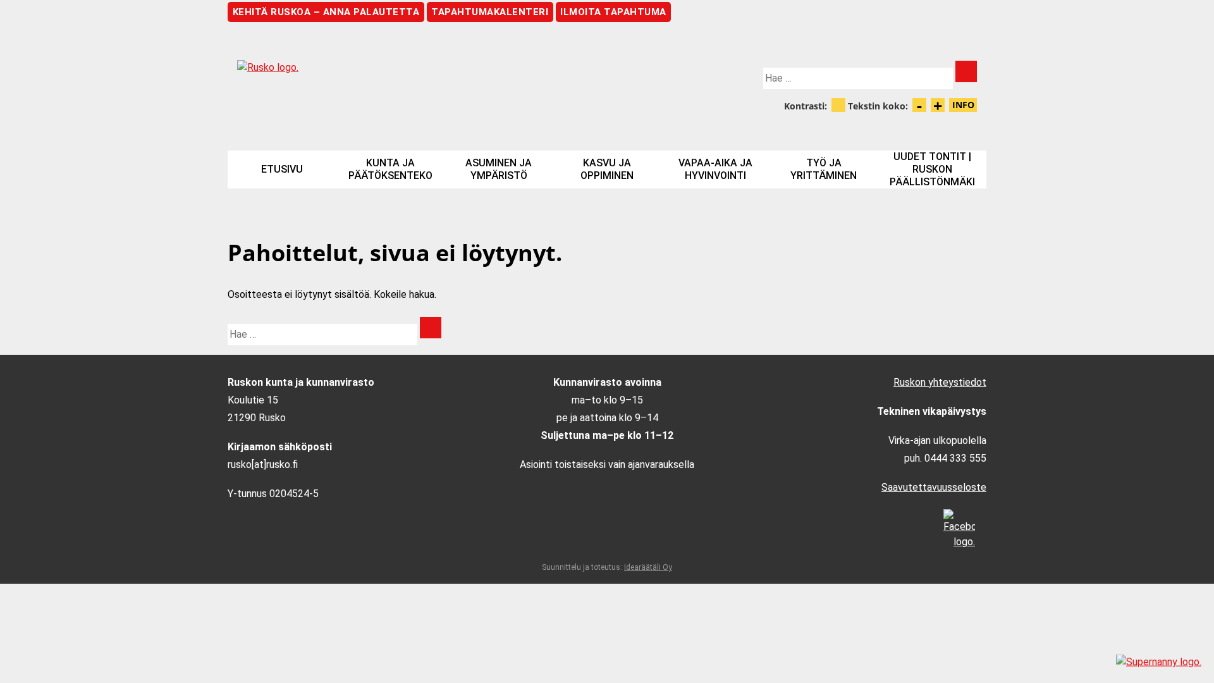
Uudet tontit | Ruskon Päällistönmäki (932, 169)
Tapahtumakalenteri (489, 12)
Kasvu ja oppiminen (607, 169)
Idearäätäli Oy (648, 567)
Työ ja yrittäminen (823, 169)
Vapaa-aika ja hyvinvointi (715, 169)
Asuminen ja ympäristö (498, 169)
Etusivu (282, 169)
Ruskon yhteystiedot (939, 382)
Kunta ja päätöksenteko (390, 169)
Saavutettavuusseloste (933, 487)
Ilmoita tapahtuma (613, 12)
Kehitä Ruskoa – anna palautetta (326, 12)
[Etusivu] (417, 77)
